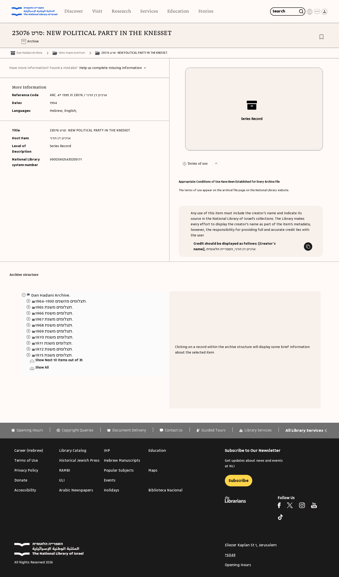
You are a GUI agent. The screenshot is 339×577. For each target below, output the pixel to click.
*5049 (230, 555)
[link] (27, 430)
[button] (216, 163)
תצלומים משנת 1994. (72, 53)
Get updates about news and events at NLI (254, 463)
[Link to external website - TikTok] (280, 517)
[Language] (310, 11)
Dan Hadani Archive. (30, 53)
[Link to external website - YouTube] (314, 505)
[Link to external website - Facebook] (279, 505)
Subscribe (239, 481)
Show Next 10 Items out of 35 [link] (59, 360)
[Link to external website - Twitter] (290, 505)
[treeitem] (23, 295)
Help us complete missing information (110, 67)
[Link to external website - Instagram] (302, 505)
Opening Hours (238, 565)
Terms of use (197, 164)
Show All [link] (42, 367)
